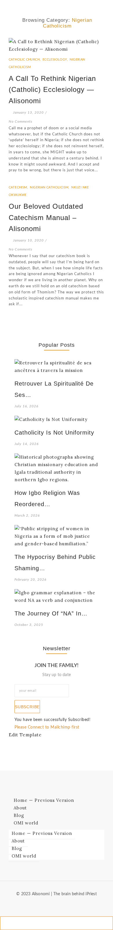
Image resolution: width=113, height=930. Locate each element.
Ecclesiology (56, 59)
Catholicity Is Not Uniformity (54, 432)
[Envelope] (42, 905)
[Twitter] (61, 905)
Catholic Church (25, 59)
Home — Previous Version (44, 800)
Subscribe (27, 706)
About (20, 808)
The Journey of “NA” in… (51, 613)
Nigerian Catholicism (50, 187)
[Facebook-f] (52, 905)
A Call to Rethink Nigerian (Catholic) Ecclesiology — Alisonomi (52, 90)
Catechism (19, 187)
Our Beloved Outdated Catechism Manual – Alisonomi (46, 217)
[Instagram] (70, 905)
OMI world (26, 823)
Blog (19, 815)
